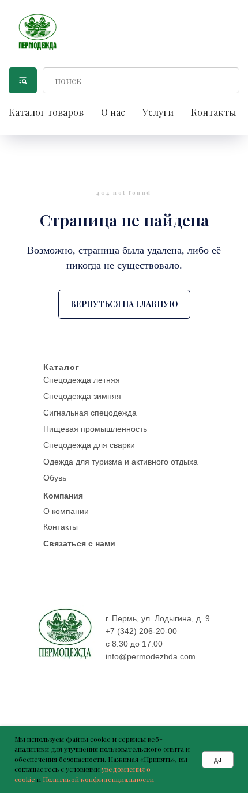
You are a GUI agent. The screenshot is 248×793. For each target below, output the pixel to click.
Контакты (213, 112)
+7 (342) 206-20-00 (141, 631)
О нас (113, 112)
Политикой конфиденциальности (98, 779)
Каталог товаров (46, 112)
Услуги (158, 112)
